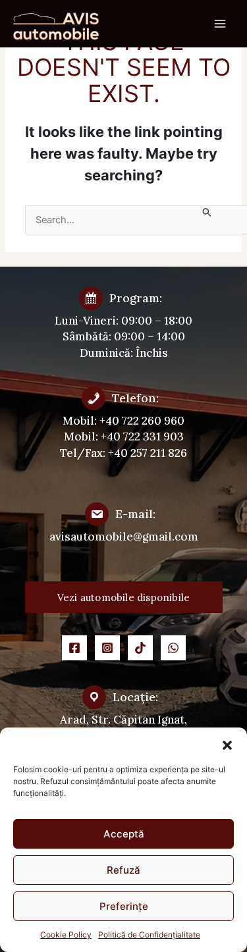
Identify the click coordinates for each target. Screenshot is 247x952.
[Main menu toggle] (220, 24)
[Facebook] (74, 647)
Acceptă (123, 834)
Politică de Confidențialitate (149, 934)
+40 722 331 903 (142, 436)
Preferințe (123, 906)
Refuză (123, 870)
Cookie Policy (66, 934)
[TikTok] (140, 647)
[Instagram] (107, 647)
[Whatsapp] (173, 647)
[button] (227, 744)
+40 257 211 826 (147, 453)
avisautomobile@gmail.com (123, 536)
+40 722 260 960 (141, 420)
